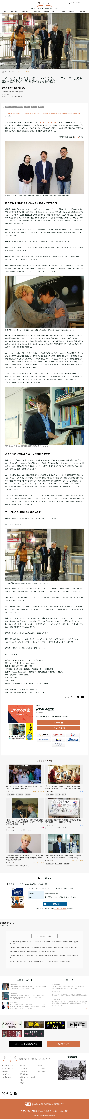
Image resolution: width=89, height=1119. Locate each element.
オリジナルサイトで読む (44, 936)
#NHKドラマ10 (19, 794)
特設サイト (72, 11)
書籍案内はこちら (26, 1044)
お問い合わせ (7, 1077)
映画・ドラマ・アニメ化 (51, 11)
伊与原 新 (27, 107)
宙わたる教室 (9, 107)
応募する (51, 904)
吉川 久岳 (34, 107)
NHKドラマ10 (19, 107)
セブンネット (73, 735)
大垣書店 (58, 744)
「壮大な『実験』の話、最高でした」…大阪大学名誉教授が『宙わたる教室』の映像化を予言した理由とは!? (43, 948)
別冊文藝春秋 (42, 1071)
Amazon (44, 735)
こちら (76, 137)
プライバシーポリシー (10, 1068)
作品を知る (25, 11)
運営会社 (6, 1071)
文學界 (40, 1065)
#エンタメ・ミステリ (15, 96)
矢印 (45, 1011)
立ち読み (57, 722)
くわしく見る (57, 728)
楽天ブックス (58, 735)
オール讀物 (41, 1068)
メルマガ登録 (63, 1044)
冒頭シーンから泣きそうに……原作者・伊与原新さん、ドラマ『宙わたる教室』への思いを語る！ (40, 961)
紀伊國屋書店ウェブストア (44, 739)
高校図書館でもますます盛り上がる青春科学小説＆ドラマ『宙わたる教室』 (33, 951)
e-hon (58, 739)
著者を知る (14, 11)
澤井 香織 (41, 107)
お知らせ (6, 1074)
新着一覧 (22, 1065)
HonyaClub (73, 739)
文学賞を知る (36, 11)
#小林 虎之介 (10, 865)
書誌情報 (82, 11)
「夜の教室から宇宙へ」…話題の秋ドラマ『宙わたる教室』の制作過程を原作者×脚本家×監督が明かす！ (44, 113)
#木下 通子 (64, 828)
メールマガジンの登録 (60, 909)
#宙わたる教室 (10, 794)
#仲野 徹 (64, 794)
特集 (63, 11)
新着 (5, 11)
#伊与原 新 (27, 794)
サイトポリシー (8, 1065)
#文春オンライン (11, 94)
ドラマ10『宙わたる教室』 (49, 122)
